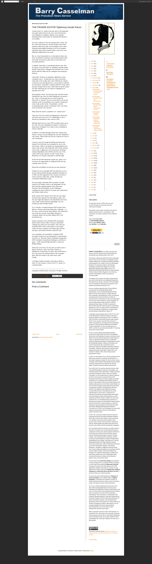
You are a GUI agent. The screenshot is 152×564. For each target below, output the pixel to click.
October (94, 82)
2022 (92, 71)
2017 (92, 155)
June (93, 135)
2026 (92, 61)
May (93, 138)
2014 (92, 163)
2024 (92, 66)
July (93, 133)
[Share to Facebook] (59, 276)
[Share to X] (57, 276)
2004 (92, 187)
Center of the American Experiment (110, 65)
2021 (92, 73)
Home (57, 334)
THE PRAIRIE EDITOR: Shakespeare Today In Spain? (97, 128)
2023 (92, 68)
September (95, 85)
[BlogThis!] (55, 276)
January (94, 148)
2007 (92, 180)
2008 (92, 177)
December (95, 78)
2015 (92, 160)
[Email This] (53, 276)
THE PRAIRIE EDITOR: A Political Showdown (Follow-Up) (96, 120)
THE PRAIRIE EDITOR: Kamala (96, 113)
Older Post (79, 334)
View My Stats (93, 539)
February (95, 145)
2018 (92, 153)
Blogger (91, 550)
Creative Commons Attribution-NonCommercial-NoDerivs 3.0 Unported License (103, 533)
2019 (92, 151)
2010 (92, 172)
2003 (92, 189)
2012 (92, 168)
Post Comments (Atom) (46, 337)
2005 (92, 185)
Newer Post (36, 334)
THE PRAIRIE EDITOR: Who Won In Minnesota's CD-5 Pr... (96, 106)
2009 (92, 175)
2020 (92, 76)
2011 (92, 170)
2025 (92, 63)
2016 (92, 158)
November (95, 80)
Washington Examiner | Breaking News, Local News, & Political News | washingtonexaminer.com (112, 84)
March (94, 143)
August (94, 87)
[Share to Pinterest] (61, 276)
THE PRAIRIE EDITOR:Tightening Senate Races (97, 92)
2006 (92, 182)
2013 (92, 165)
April (93, 140)
